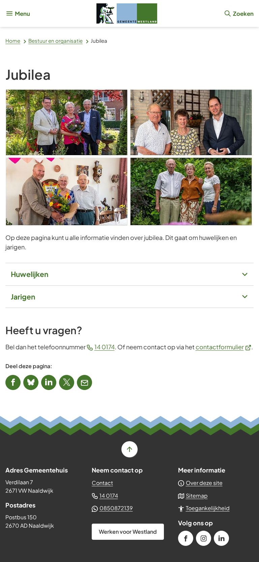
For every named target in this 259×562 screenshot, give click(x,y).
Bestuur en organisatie (55, 40)
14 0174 (104, 347)
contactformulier (224, 347)
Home (12, 40)
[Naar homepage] (126, 13)
